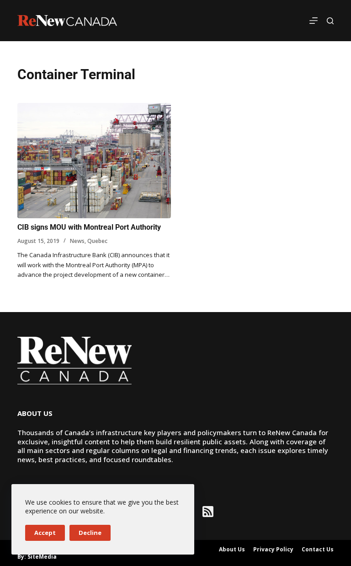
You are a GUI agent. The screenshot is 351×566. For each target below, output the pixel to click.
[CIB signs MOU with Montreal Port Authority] (94, 160)
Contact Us (318, 549)
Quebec (97, 241)
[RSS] (207, 511)
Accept (45, 532)
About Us (232, 549)
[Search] (330, 20)
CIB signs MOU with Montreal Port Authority (89, 227)
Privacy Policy (273, 549)
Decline (90, 532)
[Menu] (313, 20)
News (77, 241)
